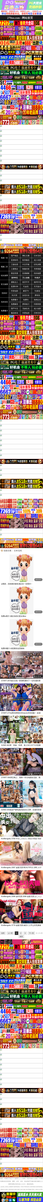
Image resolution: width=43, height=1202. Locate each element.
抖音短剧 (14, 291)
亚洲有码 (14, 260)
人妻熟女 (14, 269)
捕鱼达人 (14, 282)
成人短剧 (37, 308)
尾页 (21, 936)
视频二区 (4, 267)
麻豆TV (26, 291)
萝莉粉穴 (25, 304)
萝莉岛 (37, 295)
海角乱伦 (37, 300)
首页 (2, 933)
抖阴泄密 (37, 304)
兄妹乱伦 (25, 308)
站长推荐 (4, 275)
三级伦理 (14, 264)
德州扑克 (37, 282)
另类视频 (37, 269)
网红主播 (25, 256)
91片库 (14, 295)
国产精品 (14, 256)
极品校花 (14, 313)
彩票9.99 (14, 286)
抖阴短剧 (25, 313)
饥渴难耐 (25, 273)
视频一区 (4, 258)
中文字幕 (25, 264)
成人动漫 (37, 260)
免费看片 (14, 300)
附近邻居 (14, 273)
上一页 (10, 933)
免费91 (26, 300)
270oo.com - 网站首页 (20, 17)
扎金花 (26, 286)
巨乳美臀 (37, 264)
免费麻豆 (14, 304)
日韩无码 (37, 313)
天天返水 (37, 286)
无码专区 (4, 302)
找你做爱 (37, 273)
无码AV (4, 293)
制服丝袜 (25, 269)
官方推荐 (4, 284)
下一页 (31, 933)
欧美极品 (25, 260)
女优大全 (25, 295)
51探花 (37, 291)
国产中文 (14, 308)
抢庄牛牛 (25, 282)
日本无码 (37, 256)
